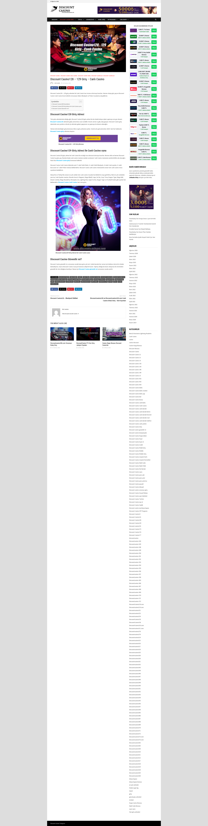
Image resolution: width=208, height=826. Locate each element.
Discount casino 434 (135, 385)
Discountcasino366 (135, 716)
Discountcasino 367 (135, 586)
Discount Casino (55, 75)
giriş (52, 281)
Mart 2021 (132, 314)
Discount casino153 (135, 526)
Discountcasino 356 (135, 571)
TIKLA (154, 30)
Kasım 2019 (132, 323)
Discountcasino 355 (135, 568)
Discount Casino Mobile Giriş (137, 454)
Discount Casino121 (135, 517)
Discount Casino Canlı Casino (69, 75)
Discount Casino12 (134, 514)
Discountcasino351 (135, 689)
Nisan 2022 (132, 286)
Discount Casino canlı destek (138, 409)
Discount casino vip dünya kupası (139, 508)
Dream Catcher (119, 279)
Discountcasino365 (135, 713)
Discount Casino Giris (67, 19)
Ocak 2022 (132, 295)
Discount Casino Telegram (57, 823)
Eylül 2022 (132, 271)
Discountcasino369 (135, 725)
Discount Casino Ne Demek (137, 469)
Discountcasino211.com (136, 628)
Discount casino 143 (135, 367)
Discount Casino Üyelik (136, 505)
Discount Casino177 (135, 535)
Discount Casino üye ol (136, 502)
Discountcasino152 (135, 613)
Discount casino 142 (135, 364)
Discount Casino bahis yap (137, 394)
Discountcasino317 (135, 646)
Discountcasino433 (135, 746)
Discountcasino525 (135, 773)
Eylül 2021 (132, 301)
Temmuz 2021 (133, 307)
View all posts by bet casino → (70, 313)
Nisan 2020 (132, 320)
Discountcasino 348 (135, 547)
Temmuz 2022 (133, 277)
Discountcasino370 (135, 728)
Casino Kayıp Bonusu (135, 345)
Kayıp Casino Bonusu (135, 803)
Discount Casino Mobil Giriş (137, 448)
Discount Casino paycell (136, 484)
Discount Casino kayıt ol (136, 442)
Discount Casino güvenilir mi (88, 269)
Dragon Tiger (110, 279)
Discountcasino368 (135, 722)
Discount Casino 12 (135, 354)
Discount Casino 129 (119, 277)
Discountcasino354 (135, 698)
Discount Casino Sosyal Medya (138, 493)
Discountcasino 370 (135, 595)
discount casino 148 (135, 370)
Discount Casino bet (135, 397)
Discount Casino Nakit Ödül (137, 466)
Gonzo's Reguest (59, 281)
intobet (131, 800)
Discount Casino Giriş (84, 75)
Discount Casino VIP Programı (138, 511)
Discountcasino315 (135, 640)
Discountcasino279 (135, 634)
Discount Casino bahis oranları (138, 391)
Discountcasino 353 (135, 562)
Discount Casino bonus (136, 400)
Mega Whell (95, 281)
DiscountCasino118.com (136, 604)
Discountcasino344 (135, 670)
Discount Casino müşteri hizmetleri (139, 460)
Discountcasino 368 (135, 589)
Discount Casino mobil (136, 445)
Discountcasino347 (135, 676)
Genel (131, 791)
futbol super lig (133, 788)
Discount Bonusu (134, 348)
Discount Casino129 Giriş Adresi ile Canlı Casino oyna (66, 106)
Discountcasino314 (135, 637)
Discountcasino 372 (135, 601)
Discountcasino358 (135, 710)
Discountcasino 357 (135, 574)
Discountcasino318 (135, 649)
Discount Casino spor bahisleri (138, 496)
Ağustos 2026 (133, 250)
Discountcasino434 (135, 749)
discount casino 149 (135, 373)
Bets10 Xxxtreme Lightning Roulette (140, 333)
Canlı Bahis (123, 19)
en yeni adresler (134, 785)
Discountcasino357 (135, 707)
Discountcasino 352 (135, 559)
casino (131, 339)
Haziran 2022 (133, 280)
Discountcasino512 (135, 758)
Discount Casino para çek (136, 475)
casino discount (134, 342)
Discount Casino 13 (135, 358)
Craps (80, 277)
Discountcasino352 (135, 692)
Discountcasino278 (135, 631)
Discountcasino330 (135, 658)
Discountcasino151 (135, 610)
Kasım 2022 (132, 265)
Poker (110, 281)
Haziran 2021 (133, 310)
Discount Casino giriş (57, 131)
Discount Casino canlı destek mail (139, 418)
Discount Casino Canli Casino (67, 182)
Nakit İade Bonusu (134, 806)
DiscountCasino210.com (136, 625)
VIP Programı (112, 19)
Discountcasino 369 (135, 592)
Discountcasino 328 (135, 541)
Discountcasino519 (135, 767)
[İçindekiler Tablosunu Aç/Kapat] (79, 101)
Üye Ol (80, 19)
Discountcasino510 (135, 752)
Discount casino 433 (135, 382)
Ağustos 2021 (133, 304)
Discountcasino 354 (135, 565)
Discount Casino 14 (135, 361)
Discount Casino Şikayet (136, 487)
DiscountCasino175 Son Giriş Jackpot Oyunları (85, 344)
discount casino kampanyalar (138, 433)
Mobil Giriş (101, 19)
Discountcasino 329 (135, 544)
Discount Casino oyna (135, 472)
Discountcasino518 (135, 764)
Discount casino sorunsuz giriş (138, 490)
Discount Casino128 (96, 75)
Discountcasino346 (135, 673)
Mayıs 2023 (132, 262)
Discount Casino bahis (135, 388)
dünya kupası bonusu (135, 782)
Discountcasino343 (135, 667)
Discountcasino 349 (135, 550)
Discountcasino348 (135, 679)
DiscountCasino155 (135, 619)
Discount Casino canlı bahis (137, 403)
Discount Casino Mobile (136, 451)
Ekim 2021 (132, 298)
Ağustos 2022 (133, 274)
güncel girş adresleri (135, 797)
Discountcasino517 (135, 761)
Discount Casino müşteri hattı (138, 457)
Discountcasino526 (135, 776)
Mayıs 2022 (132, 283)
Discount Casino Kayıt (135, 439)
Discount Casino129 (108, 75)
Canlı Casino (73, 277)
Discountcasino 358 (135, 577)
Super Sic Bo (54, 284)
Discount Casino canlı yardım (138, 424)
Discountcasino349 (135, 683)
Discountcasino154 (135, 616)
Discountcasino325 (135, 652)
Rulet (115, 281)
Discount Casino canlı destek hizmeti (140, 415)
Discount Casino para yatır (137, 478)
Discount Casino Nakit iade (137, 463)
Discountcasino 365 (135, 580)
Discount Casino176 (135, 532)
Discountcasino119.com (136, 607)
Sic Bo (120, 281)
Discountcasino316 (135, 643)
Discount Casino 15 (135, 376)
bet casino (57, 83)
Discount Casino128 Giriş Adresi (61, 104)
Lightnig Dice (69, 281)
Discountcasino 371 (135, 598)
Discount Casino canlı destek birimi (139, 412)
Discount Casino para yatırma (138, 481)
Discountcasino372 (135, 734)
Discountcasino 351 (135, 556)
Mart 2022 (132, 289)
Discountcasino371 (135, 731)
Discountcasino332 (135, 664)
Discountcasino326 (135, 655)
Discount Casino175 (135, 529)
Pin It (71, 87)
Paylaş (55, 87)
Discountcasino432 (135, 743)
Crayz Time (86, 277)
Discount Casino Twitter (136, 499)
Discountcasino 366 (135, 583)
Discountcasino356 (135, 704)
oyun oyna (132, 809)
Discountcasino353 (135, 695)
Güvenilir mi (90, 19)
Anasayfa (54, 19)
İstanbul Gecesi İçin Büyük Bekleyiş (139, 229)
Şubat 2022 (132, 292)
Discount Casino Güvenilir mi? (60, 108)
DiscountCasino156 (135, 622)
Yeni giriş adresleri (134, 812)
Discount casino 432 (135, 379)
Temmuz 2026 (133, 253)
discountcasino (133, 538)
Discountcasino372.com (136, 737)
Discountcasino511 (135, 755)
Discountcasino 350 (135, 553)
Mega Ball (77, 281)
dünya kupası (133, 779)
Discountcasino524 (135, 770)
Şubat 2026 (132, 256)
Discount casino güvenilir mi (137, 430)
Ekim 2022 (132, 268)
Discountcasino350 (135, 686)
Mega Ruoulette (85, 281)
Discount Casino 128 (106, 277)
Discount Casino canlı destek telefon (140, 421)
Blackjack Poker (63, 277)
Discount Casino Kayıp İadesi (138, 436)
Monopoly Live (103, 281)
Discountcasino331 (135, 661)
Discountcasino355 (135, 701)
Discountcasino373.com (136, 740)
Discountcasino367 (135, 719)
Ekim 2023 (132, 259)
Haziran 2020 (133, 317)
